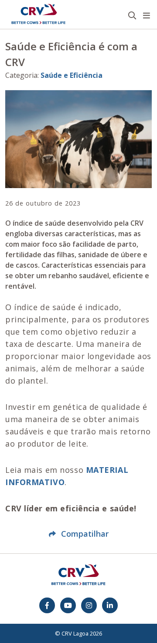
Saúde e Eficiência (71, 75)
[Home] (38, 14)
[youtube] (68, 605)
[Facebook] (47, 605)
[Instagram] (89, 605)
